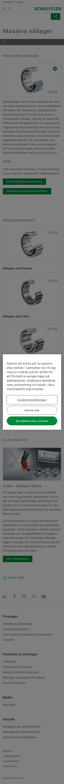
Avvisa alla (32, 410)
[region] (32, 392)
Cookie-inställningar (32, 400)
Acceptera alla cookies (32, 421)
